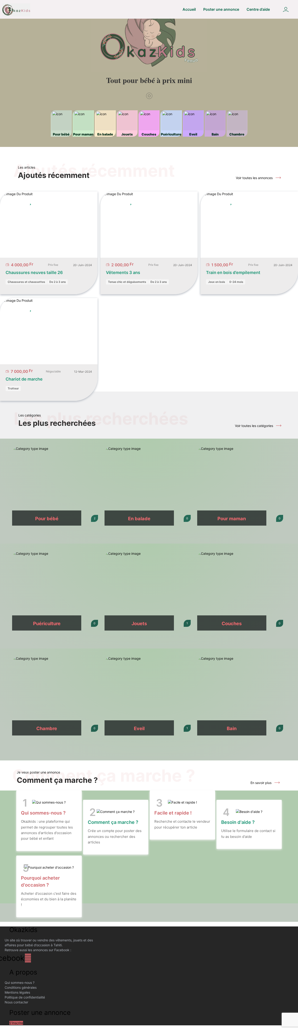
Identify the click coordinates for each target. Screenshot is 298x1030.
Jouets (139, 623)
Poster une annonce (221, 9)
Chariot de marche (24, 379)
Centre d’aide (258, 9)
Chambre (46, 728)
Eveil (139, 728)
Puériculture (47, 623)
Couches (232, 623)
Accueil (189, 9)
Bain (232, 728)
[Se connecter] (286, 9)
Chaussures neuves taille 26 (34, 272)
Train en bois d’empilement (233, 272)
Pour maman (231, 518)
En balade (139, 518)
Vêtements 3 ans (123, 272)
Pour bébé (46, 518)
